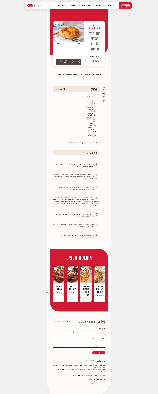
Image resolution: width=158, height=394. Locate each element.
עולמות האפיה (110, 5)
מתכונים (98, 5)
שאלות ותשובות (61, 5)
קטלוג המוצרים (86, 5)
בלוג (49, 5)
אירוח (89, 61)
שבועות (106, 61)
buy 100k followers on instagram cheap (93, 375)
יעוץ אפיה (74, 5)
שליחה (98, 353)
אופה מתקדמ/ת (97, 60)
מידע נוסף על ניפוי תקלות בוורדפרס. (95, 384)
